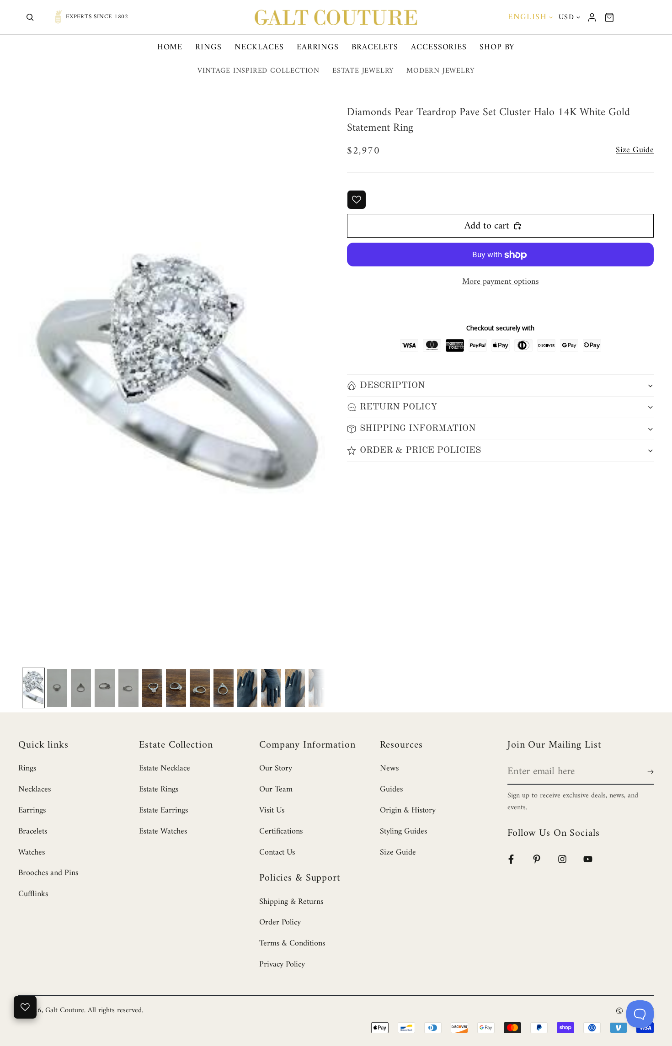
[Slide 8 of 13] (200, 688)
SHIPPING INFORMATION (417, 429)
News (389, 768)
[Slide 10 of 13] (247, 688)
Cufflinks (33, 894)
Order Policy (280, 922)
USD (566, 17)
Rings (208, 47)
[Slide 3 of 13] (81, 688)
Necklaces (259, 47)
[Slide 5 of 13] (128, 688)
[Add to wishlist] (356, 199)
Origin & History (408, 810)
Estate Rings (158, 789)
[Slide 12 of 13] (295, 688)
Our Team (276, 789)
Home (170, 47)
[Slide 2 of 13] (57, 688)
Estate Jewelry (363, 70)
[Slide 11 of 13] (271, 688)
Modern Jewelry (440, 70)
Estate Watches (163, 831)
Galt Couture (64, 1010)
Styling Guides (403, 831)
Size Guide (398, 852)
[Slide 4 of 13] (105, 688)
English (527, 17)
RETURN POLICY (398, 407)
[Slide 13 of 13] (319, 688)
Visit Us (271, 810)
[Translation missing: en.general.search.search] (30, 17)
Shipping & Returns (291, 902)
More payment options (500, 281)
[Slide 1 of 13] (33, 688)
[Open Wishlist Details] (25, 1007)
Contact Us (277, 852)
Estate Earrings (163, 810)
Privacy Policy (282, 964)
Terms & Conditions (292, 943)
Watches (31, 852)
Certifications (281, 831)
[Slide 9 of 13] (223, 688)
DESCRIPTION (392, 385)
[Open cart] (609, 17)
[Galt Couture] (336, 17)
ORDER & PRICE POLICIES (420, 450)
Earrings (318, 47)
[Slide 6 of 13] (152, 688)
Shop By (497, 47)
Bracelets (375, 47)
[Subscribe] (649, 772)
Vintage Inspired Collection (258, 70)
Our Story (275, 768)
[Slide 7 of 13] (176, 688)
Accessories (439, 47)
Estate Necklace (164, 768)
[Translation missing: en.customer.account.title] (592, 17)
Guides (391, 789)
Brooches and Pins (48, 873)
